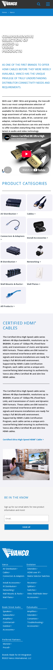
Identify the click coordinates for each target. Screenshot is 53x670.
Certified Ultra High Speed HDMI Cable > (23, 439)
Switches (31, 590)
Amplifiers (7, 618)
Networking (8, 590)
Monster (7, 643)
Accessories (32, 597)
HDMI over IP (33, 572)
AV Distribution (9, 568)
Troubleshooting (34, 622)
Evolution (31, 564)
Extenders (31, 568)
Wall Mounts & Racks (12, 593)
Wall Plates (8, 597)
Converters (32, 618)
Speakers (7, 611)
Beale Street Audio (11, 607)
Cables (6, 572)
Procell (6, 647)
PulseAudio (32, 607)
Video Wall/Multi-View (37, 593)
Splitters (31, 586)
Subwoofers (8, 615)
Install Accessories (11, 582)
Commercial (8, 622)
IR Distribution (9, 586)
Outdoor (7, 626)
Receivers (31, 582)
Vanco (5, 564)
